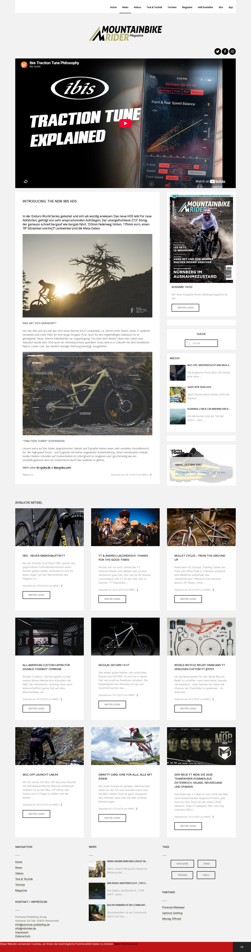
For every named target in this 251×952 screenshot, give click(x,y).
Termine (172, 7)
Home (113, 7)
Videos (137, 7)
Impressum (21, 932)
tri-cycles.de (44, 467)
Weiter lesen (185, 307)
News (125, 7)
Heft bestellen (205, 7)
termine (182, 875)
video (206, 875)
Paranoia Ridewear (173, 907)
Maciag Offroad (171, 918)
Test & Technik (154, 7)
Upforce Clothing (172, 913)
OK (241, 947)
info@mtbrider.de (25, 928)
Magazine (187, 7)
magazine (182, 863)
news (207, 863)
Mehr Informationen (126, 943)
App (231, 7)
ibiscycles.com (62, 467)
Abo (221, 7)
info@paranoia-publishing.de (32, 924)
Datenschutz (23, 936)
